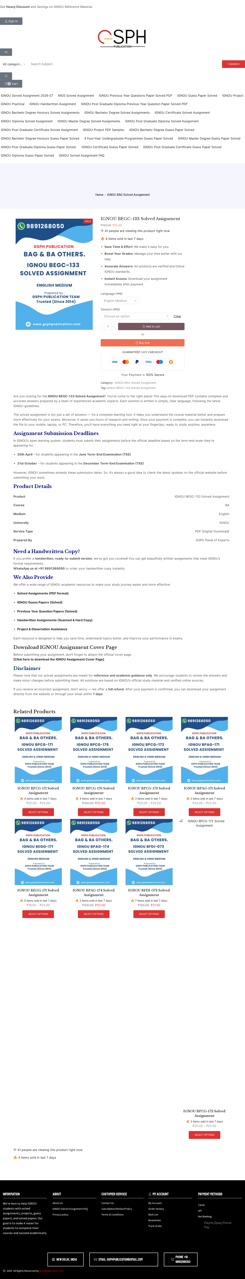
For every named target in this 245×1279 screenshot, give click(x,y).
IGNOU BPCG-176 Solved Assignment (94, 791)
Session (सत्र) (110, 309)
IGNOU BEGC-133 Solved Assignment (131, 387)
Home (99, 195)
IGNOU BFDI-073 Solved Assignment (149, 893)
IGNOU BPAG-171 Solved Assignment (204, 791)
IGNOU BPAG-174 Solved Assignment (94, 893)
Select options (38, 812)
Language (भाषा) (112, 293)
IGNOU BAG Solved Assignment (128, 195)
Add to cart (153, 326)
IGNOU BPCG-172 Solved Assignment (204, 1113)
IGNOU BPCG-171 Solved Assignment (38, 791)
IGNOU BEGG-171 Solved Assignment (38, 893)
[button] (11, 21)
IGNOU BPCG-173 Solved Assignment (149, 791)
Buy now (144, 342)
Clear (177, 316)
